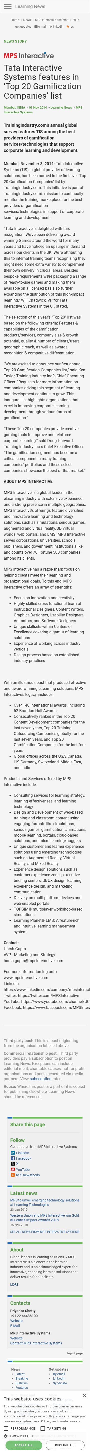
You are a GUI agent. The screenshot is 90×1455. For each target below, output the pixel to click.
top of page (74, 1353)
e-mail (42, 26)
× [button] (84, 1396)
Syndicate (60, 1383)
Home (15, 20)
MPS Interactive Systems (51, 20)
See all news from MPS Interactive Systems (44, 1232)
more (14, 1284)
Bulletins (22, 1383)
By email (59, 1374)
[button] (45, 1436)
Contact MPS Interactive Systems (36, 1343)
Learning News (30, 6)
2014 (76, 20)
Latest (20, 1374)
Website (16, 1321)
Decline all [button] (65, 1445)
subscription (41, 1078)
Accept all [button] (23, 1445)
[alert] (45, 1422)
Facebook (23, 1158)
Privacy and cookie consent (60, 1421)
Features (22, 1387)
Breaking (22, 1378)
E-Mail (15, 1326)
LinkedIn (58, 26)
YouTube (23, 1170)
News (27, 20)
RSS (71, 26)
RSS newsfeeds (28, 1175)
